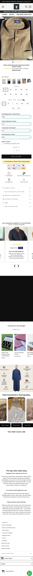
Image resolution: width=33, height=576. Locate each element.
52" (11, 89)
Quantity (16, 147)
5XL (19, 108)
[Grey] (14, 81)
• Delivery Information (7, 525)
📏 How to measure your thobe (14, 191)
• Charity (4, 538)
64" (16, 94)
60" (5, 94)
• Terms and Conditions (7, 532)
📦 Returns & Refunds (10, 199)
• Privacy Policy (5, 530)
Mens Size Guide (6, 543)
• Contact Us (5, 522)
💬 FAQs (5, 202)
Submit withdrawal (6, 548)
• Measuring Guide (6, 535)
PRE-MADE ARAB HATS (24, 14)
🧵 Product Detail (9, 188)
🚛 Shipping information (11, 195)
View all (16, 329)
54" (16, 89)
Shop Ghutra (16, 425)
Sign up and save (8, 553)
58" (27, 89)
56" (21, 89)
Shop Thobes (5, 425)
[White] (4, 81)
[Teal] (29, 81)
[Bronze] (24, 81)
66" (21, 94)
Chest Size (15, 99)
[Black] (9, 81)
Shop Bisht (28, 425)
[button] (15, 266)
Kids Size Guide (5, 545)
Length (16, 86)
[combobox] (16, 558)
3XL (28, 103)
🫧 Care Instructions (10, 206)
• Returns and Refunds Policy (8, 527)
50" (6, 89)
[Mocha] (19, 81)
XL (17, 103)
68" (27, 94)
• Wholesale (4, 540)
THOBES (4, 14)
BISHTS (11, 14)
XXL (22, 103)
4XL (13, 108)
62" (11, 94)
